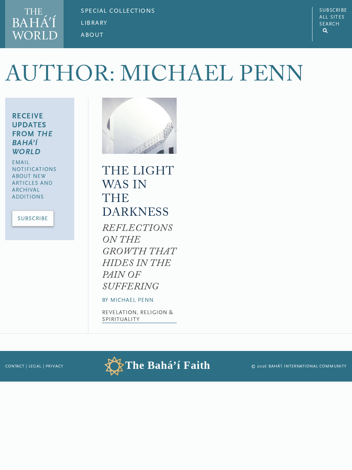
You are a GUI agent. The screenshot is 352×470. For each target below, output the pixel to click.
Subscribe (33, 218)
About (92, 35)
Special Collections (118, 10)
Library (94, 22)
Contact (14, 366)
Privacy (55, 366)
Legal (35, 366)
